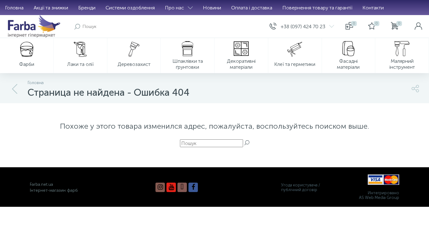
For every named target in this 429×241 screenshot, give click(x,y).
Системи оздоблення (130, 8)
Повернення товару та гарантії (317, 8)
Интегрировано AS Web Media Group (379, 195)
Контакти (373, 8)
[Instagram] (160, 187)
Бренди (86, 8)
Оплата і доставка (251, 8)
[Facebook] (193, 187)
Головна (14, 8)
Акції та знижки (51, 8)
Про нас (174, 8)
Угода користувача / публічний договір (300, 187)
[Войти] (418, 26)
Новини (212, 8)
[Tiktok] (182, 187)
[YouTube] (171, 187)
